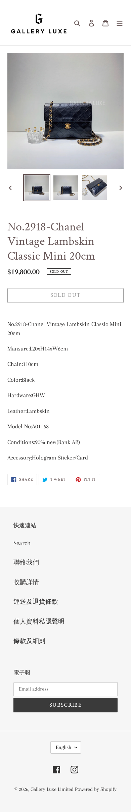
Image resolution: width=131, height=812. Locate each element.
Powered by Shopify (96, 789)
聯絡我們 (26, 562)
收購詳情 (26, 582)
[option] (37, 187)
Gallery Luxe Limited (53, 789)
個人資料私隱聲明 (38, 621)
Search (22, 543)
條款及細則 (29, 641)
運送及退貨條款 (35, 601)
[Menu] (120, 22)
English (63, 747)
